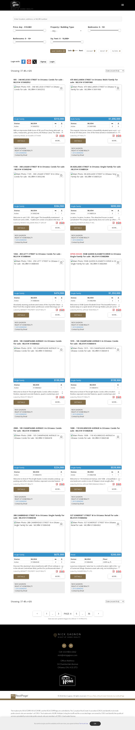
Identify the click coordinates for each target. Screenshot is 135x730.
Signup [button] (43, 62)
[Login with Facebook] (23, 63)
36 (89, 613)
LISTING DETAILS (21, 140)
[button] (64, 646)
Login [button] (52, 62)
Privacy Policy (92, 696)
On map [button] (89, 51)
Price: (22, 27)
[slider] (14, 30)
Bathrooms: (22, 38)
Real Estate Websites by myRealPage (111, 696)
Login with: (15, 61)
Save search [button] (57, 51)
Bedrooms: (96, 27)
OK (95, 724)
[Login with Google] (29, 63)
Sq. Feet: (59, 38)
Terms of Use (83, 723)
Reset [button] (102, 51)
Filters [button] (115, 51)
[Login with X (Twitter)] (34, 63)
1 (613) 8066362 (21, 153)
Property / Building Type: (62, 27)
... (52, 613)
